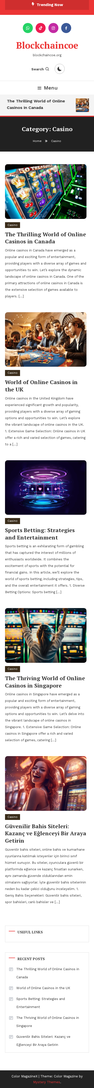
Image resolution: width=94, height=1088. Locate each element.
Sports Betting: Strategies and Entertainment (40, 533)
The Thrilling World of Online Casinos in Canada (35, 104)
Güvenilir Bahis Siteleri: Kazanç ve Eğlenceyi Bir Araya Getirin (45, 833)
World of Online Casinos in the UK (41, 385)
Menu (51, 88)
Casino (13, 225)
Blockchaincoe (47, 45)
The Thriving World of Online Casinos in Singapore (45, 681)
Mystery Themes (46, 1082)
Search (37, 69)
